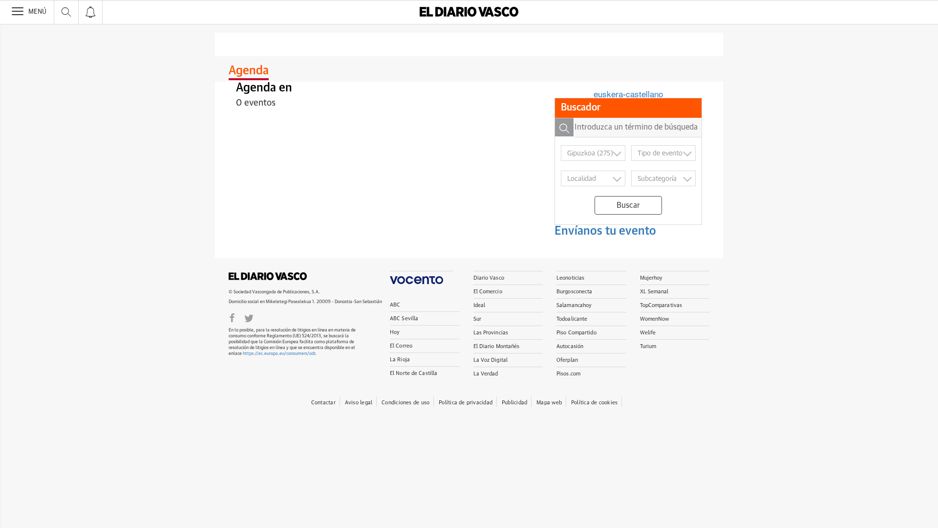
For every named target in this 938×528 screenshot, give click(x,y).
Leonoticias (570, 278)
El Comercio (487, 291)
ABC (395, 305)
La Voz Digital (490, 360)
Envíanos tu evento (605, 231)
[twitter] (249, 317)
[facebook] (232, 317)
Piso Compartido (576, 332)
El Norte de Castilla (413, 373)
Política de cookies (594, 402)
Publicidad (514, 402)
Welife (648, 332)
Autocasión (569, 346)
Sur (477, 319)
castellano (644, 94)
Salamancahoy (574, 305)
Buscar (628, 205)
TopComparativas (661, 305)
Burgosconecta (574, 291)
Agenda (249, 71)
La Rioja (400, 359)
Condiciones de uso (405, 402)
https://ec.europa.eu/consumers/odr (279, 354)
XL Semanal (654, 291)
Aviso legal (358, 402)
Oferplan (567, 360)
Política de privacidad (465, 402)
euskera (608, 94)
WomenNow (654, 319)
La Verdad (485, 373)
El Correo (401, 346)
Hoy (395, 332)
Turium (648, 346)
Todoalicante (571, 319)
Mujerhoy (651, 278)
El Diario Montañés (496, 346)
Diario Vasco (488, 278)
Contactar (323, 402)
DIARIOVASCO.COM (268, 276)
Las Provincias (491, 332)
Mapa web (549, 402)
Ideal (479, 305)
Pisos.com (568, 373)
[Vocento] (421, 277)
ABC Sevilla (404, 318)
